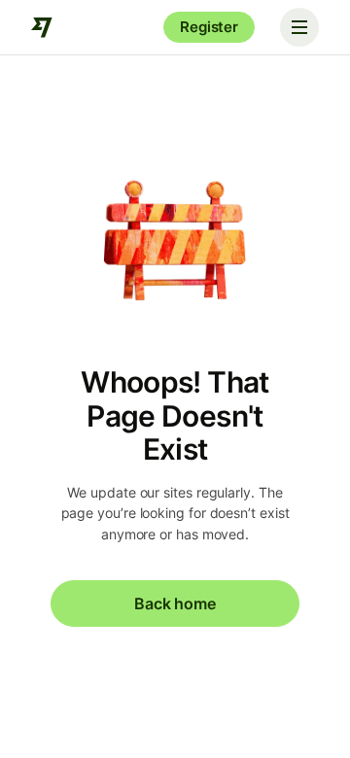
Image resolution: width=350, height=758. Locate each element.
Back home (174, 603)
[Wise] (42, 27)
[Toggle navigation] (299, 27)
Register (209, 26)
